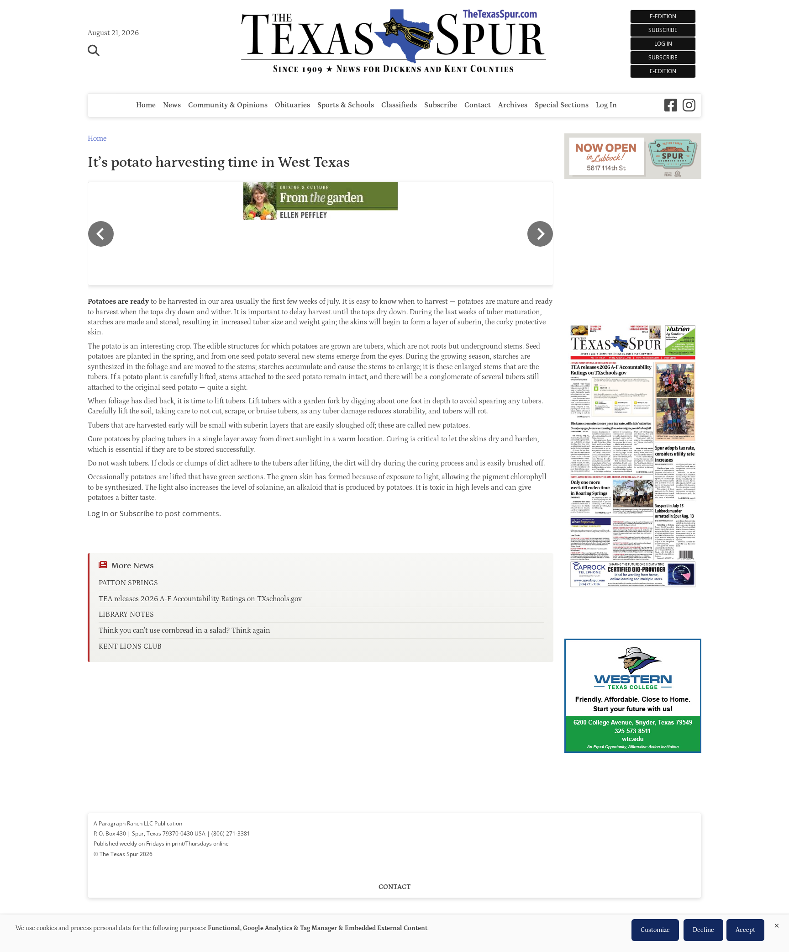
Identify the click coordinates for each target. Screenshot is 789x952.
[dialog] (394, 933)
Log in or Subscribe (121, 513)
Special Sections (562, 105)
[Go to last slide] (101, 234)
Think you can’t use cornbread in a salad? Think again (184, 630)
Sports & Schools (345, 105)
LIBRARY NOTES (126, 614)
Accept (745, 930)
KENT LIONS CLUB (130, 646)
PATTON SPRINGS (128, 583)
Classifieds (399, 105)
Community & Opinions (228, 105)
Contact (477, 105)
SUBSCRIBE (663, 30)
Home (146, 105)
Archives (512, 105)
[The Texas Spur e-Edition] (632, 600)
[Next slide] (540, 234)
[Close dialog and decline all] (777, 924)
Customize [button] (655, 930)
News (172, 105)
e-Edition (663, 71)
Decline (703, 930)
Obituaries (292, 105)
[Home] (394, 42)
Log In (663, 44)
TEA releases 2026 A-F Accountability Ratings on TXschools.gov (200, 599)
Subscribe (663, 57)
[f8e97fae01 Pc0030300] (320, 201)
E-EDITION (663, 16)
